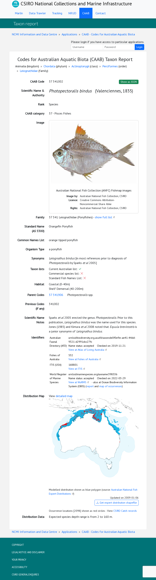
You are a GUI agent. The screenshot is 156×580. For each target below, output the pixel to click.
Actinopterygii (80, 66)
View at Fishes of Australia (83, 359)
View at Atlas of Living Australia (86, 349)
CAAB (85, 13)
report (90, 386)
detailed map (64, 396)
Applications (69, 34)
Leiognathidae (29, 71)
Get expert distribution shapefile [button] (118, 502)
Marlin (19, 13)
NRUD (72, 13)
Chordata (49, 66)
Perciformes (110, 66)
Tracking (57, 13)
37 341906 (56, 295)
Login (139, 47)
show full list (103, 217)
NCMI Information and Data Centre (34, 34)
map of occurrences (110, 386)
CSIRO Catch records (125, 510)
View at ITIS (75, 368)
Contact (101, 13)
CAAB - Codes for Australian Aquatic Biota (108, 34)
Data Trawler (37, 13)
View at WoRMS (77, 382)
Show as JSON (129, 81)
